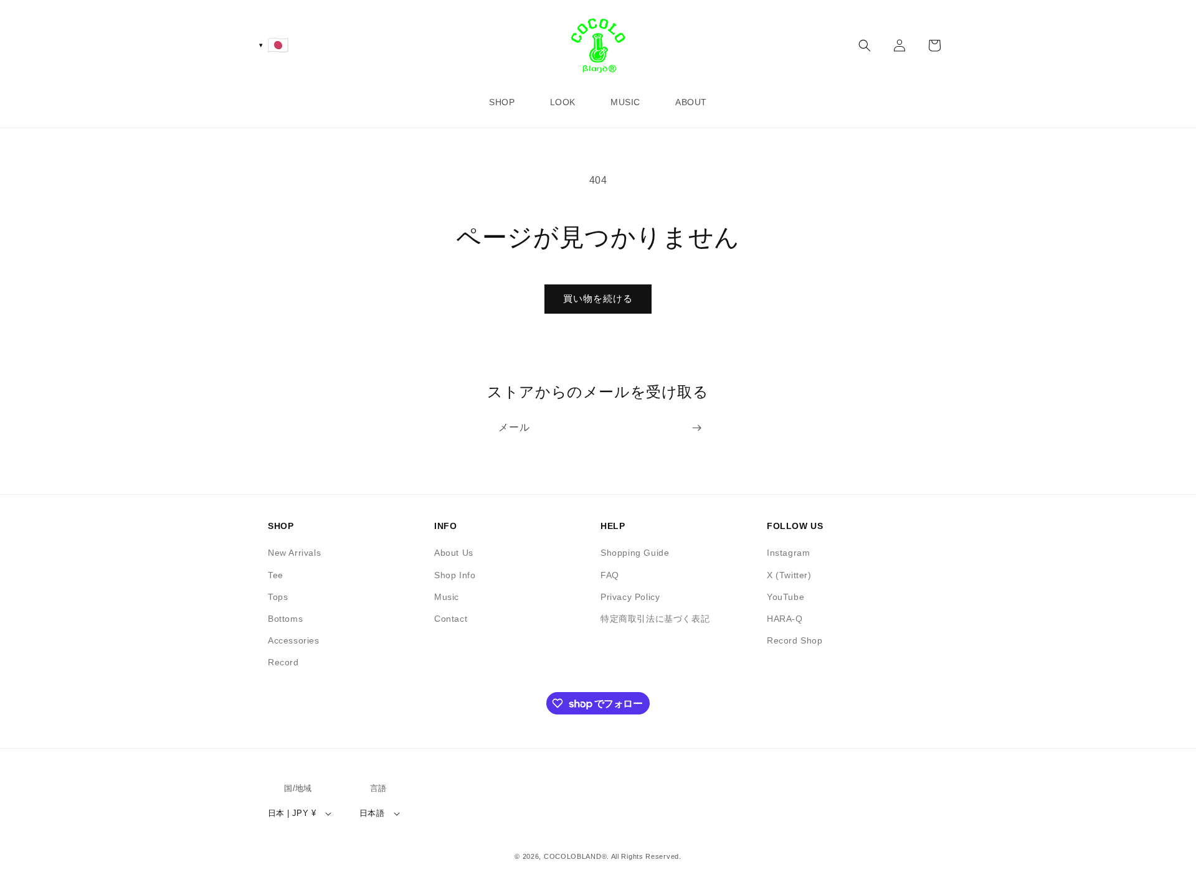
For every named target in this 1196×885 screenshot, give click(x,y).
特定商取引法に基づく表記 (655, 619)
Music (446, 597)
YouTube (785, 597)
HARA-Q (785, 619)
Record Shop (795, 640)
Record (283, 662)
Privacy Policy (630, 597)
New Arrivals (294, 553)
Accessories (294, 640)
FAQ (609, 575)
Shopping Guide (634, 553)
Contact (450, 619)
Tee (275, 575)
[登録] (696, 428)
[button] (864, 45)
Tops (278, 597)
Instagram (788, 553)
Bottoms (285, 619)
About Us (453, 553)
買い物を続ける (598, 298)
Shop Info (454, 575)
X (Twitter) (789, 575)
